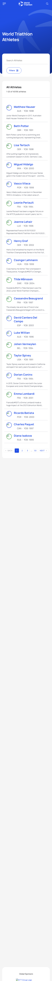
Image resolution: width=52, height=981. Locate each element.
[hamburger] (4, 3)
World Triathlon (25, 3)
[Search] (47, 4)
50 (35, 450)
